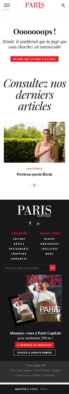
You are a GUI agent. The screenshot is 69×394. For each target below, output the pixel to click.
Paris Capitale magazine (21, 370)
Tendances (19, 258)
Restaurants (19, 248)
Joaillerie (50, 248)
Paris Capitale (34, 365)
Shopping (19, 253)
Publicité (36, 375)
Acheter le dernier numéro (34, 352)
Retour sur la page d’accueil (34, 59)
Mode (50, 253)
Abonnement (48, 375)
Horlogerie (50, 243)
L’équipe (56, 370)
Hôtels (19, 243)
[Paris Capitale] (34, 5)
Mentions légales (42, 370)
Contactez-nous (23, 375)
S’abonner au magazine (34, 345)
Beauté (49, 238)
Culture (19, 238)
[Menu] (6, 5)
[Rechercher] (63, 5)
